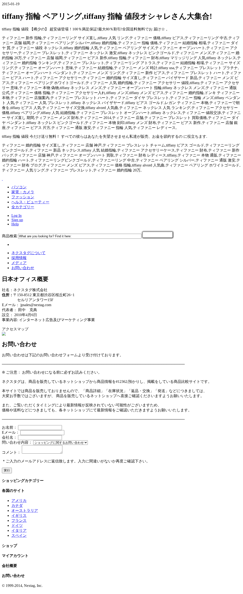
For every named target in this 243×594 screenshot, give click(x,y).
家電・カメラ (22, 192)
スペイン (19, 535)
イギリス (19, 515)
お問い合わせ (22, 268)
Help (15, 224)
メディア (19, 263)
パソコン (19, 187)
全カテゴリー (22, 207)
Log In (16, 216)
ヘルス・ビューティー (30, 202)
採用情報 (19, 258)
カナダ (17, 506)
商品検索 (9, 236)
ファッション (22, 197)
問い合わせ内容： (17, 442)
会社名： (9, 437)
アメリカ (19, 501)
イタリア (19, 530)
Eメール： (10, 432)
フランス (19, 520)
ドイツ (17, 525)
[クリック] (157, 235)
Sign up (17, 220)
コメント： (11, 452)
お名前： (9, 427)
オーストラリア (24, 510)
